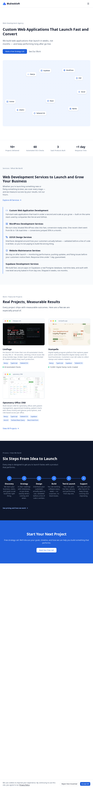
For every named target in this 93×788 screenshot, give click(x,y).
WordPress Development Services (26, 223)
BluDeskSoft (13, 3)
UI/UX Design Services (20, 237)
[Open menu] (88, 4)
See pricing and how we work (14, 508)
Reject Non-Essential (69, 784)
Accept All (85, 784)
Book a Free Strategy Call (14, 51)
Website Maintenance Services (24, 250)
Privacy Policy (24, 785)
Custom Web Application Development (28, 210)
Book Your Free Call (46, 550)
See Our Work (35, 51)
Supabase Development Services (22, 264)
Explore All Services (11, 200)
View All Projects (10, 428)
